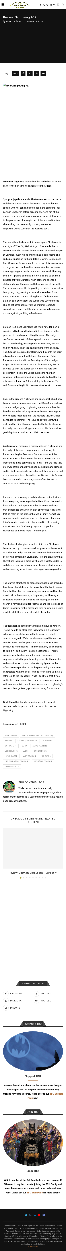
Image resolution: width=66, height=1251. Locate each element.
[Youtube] (54, 4)
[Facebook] (40, 4)
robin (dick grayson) (43, 761)
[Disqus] (33, 923)
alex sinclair (11, 736)
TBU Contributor (13, 21)
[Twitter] (44, 4)
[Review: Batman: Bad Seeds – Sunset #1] (33, 848)
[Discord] (58, 4)
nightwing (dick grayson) (16, 761)
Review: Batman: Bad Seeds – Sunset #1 (33, 872)
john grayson (11, 751)
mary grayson (29, 756)
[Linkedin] (51, 4)
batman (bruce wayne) (27, 741)
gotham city (11, 746)
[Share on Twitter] (30, 73)
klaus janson (11, 756)
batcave (8, 741)
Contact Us (33, 1247)
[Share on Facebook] (23, 73)
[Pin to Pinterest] (36, 73)
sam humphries (12, 766)
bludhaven (47, 741)
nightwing (46, 756)
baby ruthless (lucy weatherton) (37, 736)
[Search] (62, 4)
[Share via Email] (43, 73)
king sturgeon (40, 751)
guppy (24, 746)
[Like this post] (16, 73)
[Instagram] (47, 4)
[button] (5, 853)
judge (25, 751)
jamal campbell (40, 746)
